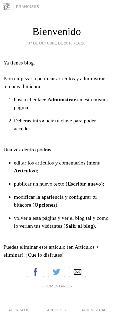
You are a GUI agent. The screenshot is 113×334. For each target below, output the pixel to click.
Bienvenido (56, 31)
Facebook (35, 272)
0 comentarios (57, 286)
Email (77, 272)
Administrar (94, 310)
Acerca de (18, 310)
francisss (27, 6)
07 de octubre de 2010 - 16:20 (56, 43)
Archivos (56, 310)
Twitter (56, 272)
